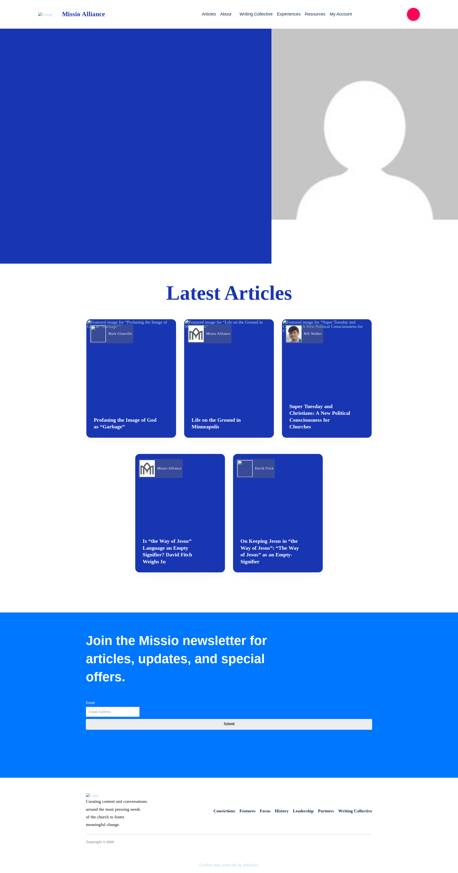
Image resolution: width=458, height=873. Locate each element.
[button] (413, 14)
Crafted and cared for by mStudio (228, 864)
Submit (229, 724)
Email (90, 703)
